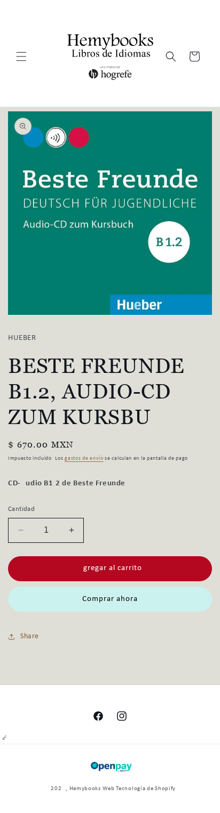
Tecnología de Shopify (146, 789)
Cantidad (21, 509)
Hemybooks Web (92, 789)
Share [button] (29, 636)
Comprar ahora (110, 599)
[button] (21, 56)
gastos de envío (84, 458)
